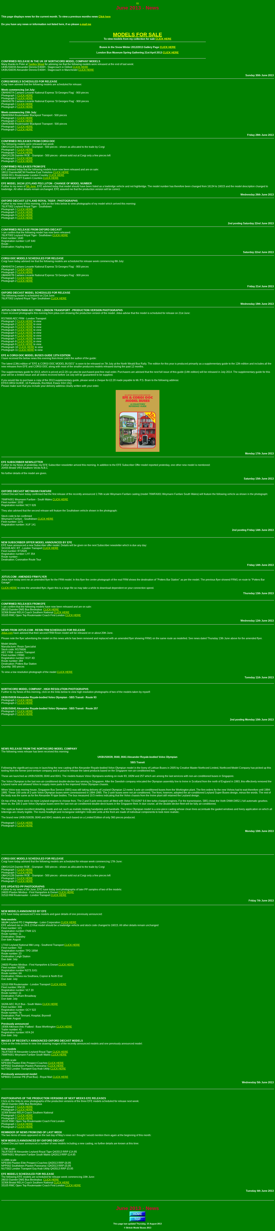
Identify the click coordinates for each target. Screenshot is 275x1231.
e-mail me (85, 24)
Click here (105, 16)
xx (137, 3)
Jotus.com (7, 633)
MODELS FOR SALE (137, 34)
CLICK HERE (163, 39)
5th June (31, 186)
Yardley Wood (36, 64)
